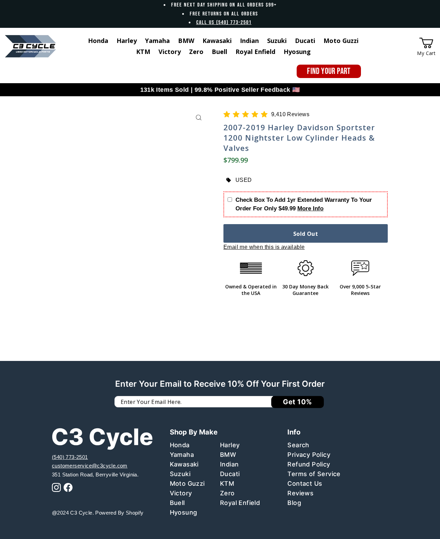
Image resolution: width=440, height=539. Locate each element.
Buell (177, 502)
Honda (180, 445)
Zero (227, 493)
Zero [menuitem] (196, 51)
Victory (181, 493)
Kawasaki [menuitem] (217, 40)
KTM (227, 483)
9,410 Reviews (290, 114)
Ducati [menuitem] (305, 40)
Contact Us (304, 483)
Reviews (300, 493)
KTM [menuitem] (143, 51)
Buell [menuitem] (219, 51)
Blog (294, 502)
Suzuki (180, 473)
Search (298, 445)
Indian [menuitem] (249, 40)
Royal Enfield (240, 502)
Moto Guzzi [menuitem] (341, 40)
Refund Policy (308, 464)
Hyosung (183, 512)
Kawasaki (184, 464)
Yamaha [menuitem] (157, 40)
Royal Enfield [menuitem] (255, 51)
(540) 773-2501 (70, 457)
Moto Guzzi (187, 483)
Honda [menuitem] (98, 40)
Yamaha (182, 454)
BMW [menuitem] (186, 40)
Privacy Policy (308, 454)
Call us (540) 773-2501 (224, 22)
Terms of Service (313, 473)
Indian (229, 464)
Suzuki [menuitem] (277, 40)
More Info (310, 208)
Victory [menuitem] (169, 51)
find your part (329, 71)
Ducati (230, 473)
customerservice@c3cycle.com (90, 466)
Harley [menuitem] (127, 40)
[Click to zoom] (198, 117)
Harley (230, 445)
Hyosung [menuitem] (297, 51)
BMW (228, 454)
